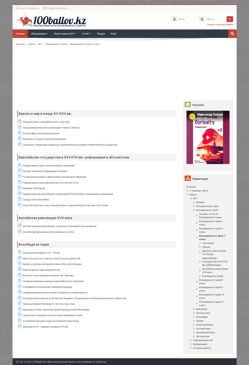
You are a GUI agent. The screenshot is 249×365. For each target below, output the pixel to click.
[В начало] (51, 19)
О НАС (85, 33)
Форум (101, 33)
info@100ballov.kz (57, 8)
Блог (114, 33)
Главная (20, 33)
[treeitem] (208, 186)
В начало (191, 186)
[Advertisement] (117, 72)
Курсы (193, 194)
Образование (38, 33)
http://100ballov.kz (29, 8)
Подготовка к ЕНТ (64, 33)
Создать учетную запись (219, 24)
